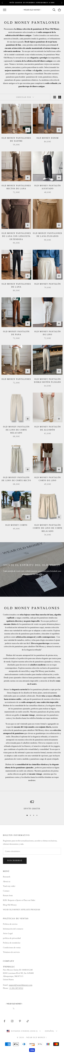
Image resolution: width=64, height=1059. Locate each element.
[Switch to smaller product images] (59, 97)
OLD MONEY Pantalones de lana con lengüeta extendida (16, 236)
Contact (6, 891)
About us (6, 881)
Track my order (9, 886)
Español (49, 1031)
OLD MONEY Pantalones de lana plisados (47, 234)
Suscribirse (14, 861)
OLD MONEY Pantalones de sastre (16, 139)
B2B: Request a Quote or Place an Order (19, 900)
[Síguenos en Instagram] (12, 1021)
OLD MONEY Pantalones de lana (16, 285)
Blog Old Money (10, 905)
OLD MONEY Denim (48, 138)
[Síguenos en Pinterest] (19, 1021)
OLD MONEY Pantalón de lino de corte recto (16, 479)
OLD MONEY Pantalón (47, 284)
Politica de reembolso (11, 943)
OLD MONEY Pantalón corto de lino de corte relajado (48, 528)
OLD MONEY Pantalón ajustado (47, 187)
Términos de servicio (11, 952)
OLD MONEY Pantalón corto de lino (47, 479)
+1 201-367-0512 (16, 988)
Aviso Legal (8, 933)
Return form (8, 895)
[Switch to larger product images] (54, 97)
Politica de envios (10, 924)
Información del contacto (13, 929)
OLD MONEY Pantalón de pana (16, 333)
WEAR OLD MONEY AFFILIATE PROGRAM (21, 909)
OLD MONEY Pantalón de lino (47, 333)
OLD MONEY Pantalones (16, 379)
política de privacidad (12, 938)
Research (6, 877)
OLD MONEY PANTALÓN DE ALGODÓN (47, 428)
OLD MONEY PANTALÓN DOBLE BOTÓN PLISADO (47, 380)
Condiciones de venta (12, 947)
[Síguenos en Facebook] (4, 1021)
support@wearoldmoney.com (20, 985)
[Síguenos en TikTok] (27, 1021)
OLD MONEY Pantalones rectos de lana (16, 187)
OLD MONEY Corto (16, 525)
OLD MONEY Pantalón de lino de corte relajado (16, 430)
